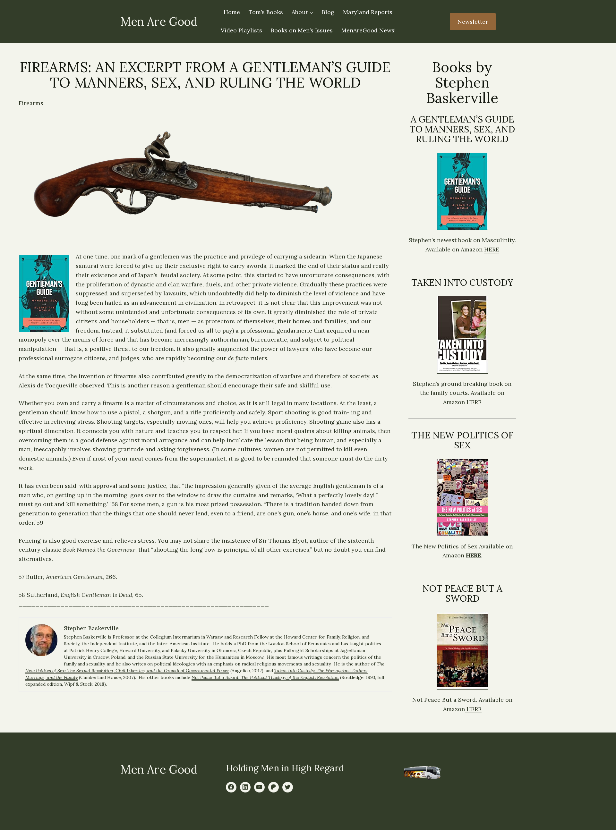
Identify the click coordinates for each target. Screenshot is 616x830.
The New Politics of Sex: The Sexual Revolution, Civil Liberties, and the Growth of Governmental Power (204, 667)
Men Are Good (159, 21)
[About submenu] (311, 12)
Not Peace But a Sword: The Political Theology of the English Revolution (265, 677)
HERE (491, 249)
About (300, 12)
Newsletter (473, 21)
